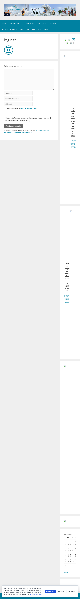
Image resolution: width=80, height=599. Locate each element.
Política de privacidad (28, 108)
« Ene (66, 572)
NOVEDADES (41, 23)
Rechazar (61, 591)
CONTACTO (30, 23)
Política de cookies (36, 594)
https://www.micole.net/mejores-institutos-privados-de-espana (66, 299)
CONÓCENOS (15, 23)
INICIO (4, 23)
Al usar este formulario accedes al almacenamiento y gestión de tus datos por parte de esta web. (28, 119)
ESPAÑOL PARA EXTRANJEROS (37, 29)
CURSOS (53, 23)
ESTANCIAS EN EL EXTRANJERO (12, 29)
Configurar (71, 591)
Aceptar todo (50, 591)
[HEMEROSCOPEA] (40, 10)
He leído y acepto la (21, 108)
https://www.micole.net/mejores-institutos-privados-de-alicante (73, 144)
